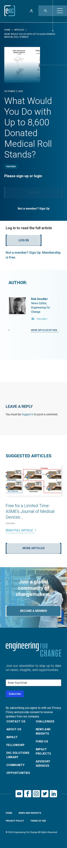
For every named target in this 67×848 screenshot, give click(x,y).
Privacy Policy (15, 821)
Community (15, 765)
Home (7, 30)
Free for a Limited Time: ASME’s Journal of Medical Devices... (30, 511)
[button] (60, 10)
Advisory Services (43, 763)
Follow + (42, 319)
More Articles (34, 548)
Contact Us (15, 721)
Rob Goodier (39, 299)
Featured (11, 167)
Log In (33, 192)
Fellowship (15, 745)
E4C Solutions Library (17, 755)
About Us (13, 729)
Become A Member (33, 611)
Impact (12, 737)
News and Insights (43, 731)
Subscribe (15, 693)
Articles (19, 30)
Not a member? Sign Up (33, 208)
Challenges (45, 721)
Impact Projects (43, 751)
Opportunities (18, 773)
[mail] (33, 318)
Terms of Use (38, 821)
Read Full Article (20, 530)
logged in (27, 414)
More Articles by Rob (44, 330)
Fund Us (42, 741)
